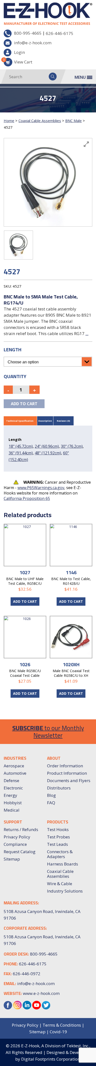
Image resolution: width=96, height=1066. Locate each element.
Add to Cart (25, 601)
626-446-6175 (59, 33)
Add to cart (24, 403)
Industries (15, 758)
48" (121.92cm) (48, 453)
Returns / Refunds (21, 829)
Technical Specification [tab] (19, 420)
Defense (11, 780)
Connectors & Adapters (60, 854)
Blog (51, 795)
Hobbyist (13, 802)
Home (9, 120)
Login (19, 52)
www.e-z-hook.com (41, 993)
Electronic (13, 788)
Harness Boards (62, 864)
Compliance (15, 844)
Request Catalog (19, 851)
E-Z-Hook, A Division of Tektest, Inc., (55, 1046)
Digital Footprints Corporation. (51, 1059)
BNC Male (73, 120)
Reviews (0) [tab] (63, 420)
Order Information (65, 766)
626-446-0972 (26, 973)
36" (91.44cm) (21, 453)
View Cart (18, 61)
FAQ (51, 802)
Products (57, 822)
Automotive (15, 773)
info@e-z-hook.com (32, 43)
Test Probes (58, 837)
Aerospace (14, 766)
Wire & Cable (59, 883)
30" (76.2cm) (72, 446)
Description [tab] (45, 420)
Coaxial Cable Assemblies (39, 120)
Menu (80, 77)
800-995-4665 (28, 33)
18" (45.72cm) (21, 446)
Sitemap (12, 859)
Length (12, 349)
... (86, 333)
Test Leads (57, 844)
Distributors (59, 788)
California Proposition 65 (27, 498)
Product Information (67, 773)
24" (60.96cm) (47, 446)
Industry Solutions (65, 891)
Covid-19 (58, 1032)
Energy (10, 795)
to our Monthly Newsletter (48, 731)
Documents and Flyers (68, 780)
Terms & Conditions (62, 1025)
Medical (11, 810)
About (54, 758)
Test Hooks (58, 829)
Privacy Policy (17, 837)
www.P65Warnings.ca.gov (40, 487)
